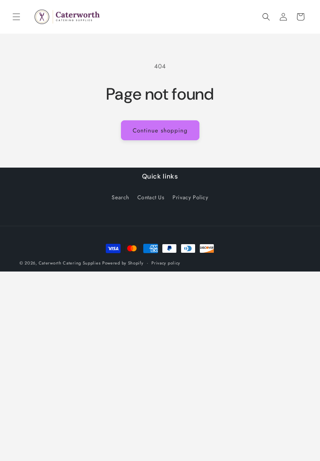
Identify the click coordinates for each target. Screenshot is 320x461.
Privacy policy (165, 263)
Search (120, 197)
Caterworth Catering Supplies (70, 263)
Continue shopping (160, 130)
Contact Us (151, 197)
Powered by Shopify (123, 263)
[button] (16, 16)
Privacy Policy (190, 197)
